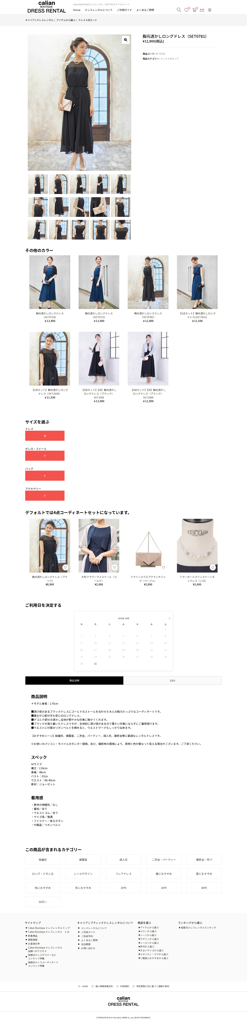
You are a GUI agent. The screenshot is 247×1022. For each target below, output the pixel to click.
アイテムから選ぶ (65, 20)
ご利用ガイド (124, 10)
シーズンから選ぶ (149, 942)
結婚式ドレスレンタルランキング (198, 927)
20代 (123, 888)
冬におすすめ (83, 888)
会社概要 (86, 944)
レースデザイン (83, 874)
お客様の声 (34, 943)
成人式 (123, 860)
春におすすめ (164, 874)
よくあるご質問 (145, 10)
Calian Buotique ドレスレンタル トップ (49, 928)
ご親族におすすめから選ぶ (154, 958)
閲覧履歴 (32, 939)
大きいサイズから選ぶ (152, 950)
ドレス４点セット (87, 20)
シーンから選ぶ (148, 935)
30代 (164, 888)
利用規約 (124, 986)
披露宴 (83, 860)
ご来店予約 (87, 936)
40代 (204, 888)
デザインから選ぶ (149, 939)
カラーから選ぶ (148, 931)
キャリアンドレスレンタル (39, 20)
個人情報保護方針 (104, 986)
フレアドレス (123, 874)
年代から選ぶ (147, 946)
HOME (85, 986)
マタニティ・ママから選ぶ (154, 954)
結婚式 (43, 860)
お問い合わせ (88, 948)
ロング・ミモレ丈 (43, 874)
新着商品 (32, 935)
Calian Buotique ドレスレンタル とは (48, 931)
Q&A (172, 680)
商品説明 (74, 680)
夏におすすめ (204, 874)
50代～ (43, 902)
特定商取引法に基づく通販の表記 (152, 986)
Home (76, 10)
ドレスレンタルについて (99, 10)
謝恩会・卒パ (204, 860)
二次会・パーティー (164, 860)
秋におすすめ (43, 888)
